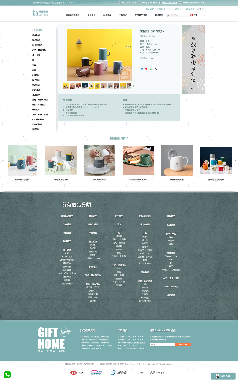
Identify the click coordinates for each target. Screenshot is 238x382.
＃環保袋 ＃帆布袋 (94, 345)
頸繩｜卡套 (145, 253)
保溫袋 (119, 249)
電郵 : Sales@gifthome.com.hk (131, 348)
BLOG (169, 9)
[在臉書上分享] (141, 68)
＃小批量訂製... (96, 348)
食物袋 (119, 278)
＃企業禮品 (85, 337)
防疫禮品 (67, 224)
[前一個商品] (2, 160)
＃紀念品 (84, 339)
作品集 (160, 9)
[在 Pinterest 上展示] (146, 68)
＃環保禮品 (105, 337)
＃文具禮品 (107, 345)
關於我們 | (151, 9)
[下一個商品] (235, 160)
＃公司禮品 (95, 337)
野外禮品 (145, 298)
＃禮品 (83, 345)
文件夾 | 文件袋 (145, 257)
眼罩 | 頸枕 (93, 297)
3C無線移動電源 (67, 260)
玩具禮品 (67, 241)
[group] (119, 163)
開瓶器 (119, 285)
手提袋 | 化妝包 (119, 256)
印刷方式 (179, 9)
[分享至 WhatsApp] (151, 68)
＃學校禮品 (105, 342)
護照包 (93, 301)
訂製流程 (190, 9)
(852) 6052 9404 (135, 339)
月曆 (145, 260)
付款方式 (201, 9)
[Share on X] (155, 68)
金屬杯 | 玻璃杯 (93, 258)
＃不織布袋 (85, 348)
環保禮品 (171, 216)
